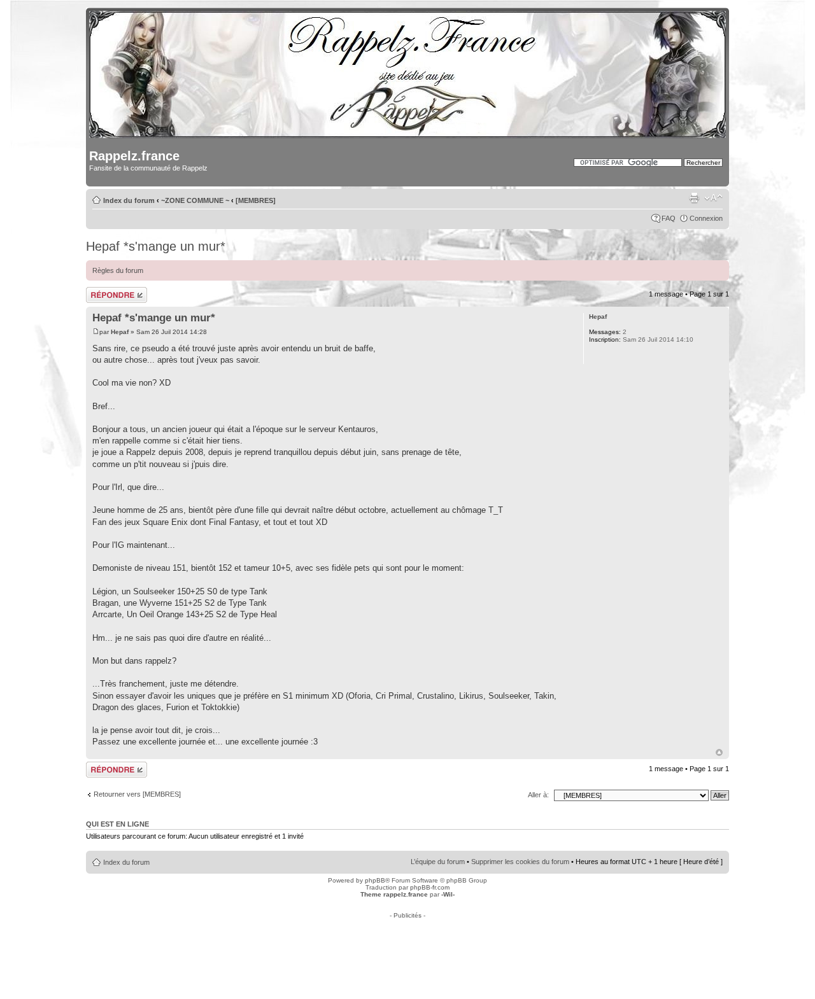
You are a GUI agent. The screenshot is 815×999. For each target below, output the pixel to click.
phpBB (375, 880)
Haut (719, 752)
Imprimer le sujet (694, 198)
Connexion (706, 218)
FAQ (669, 218)
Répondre (101, 291)
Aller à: (538, 795)
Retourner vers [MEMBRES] (137, 794)
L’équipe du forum (438, 861)
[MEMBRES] (256, 200)
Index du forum (129, 200)
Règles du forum (117, 270)
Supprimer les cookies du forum (520, 861)
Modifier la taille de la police (713, 198)
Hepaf (120, 331)
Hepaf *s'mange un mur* (155, 246)
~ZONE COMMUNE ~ (195, 200)
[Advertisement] (407, 947)
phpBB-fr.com (430, 887)
